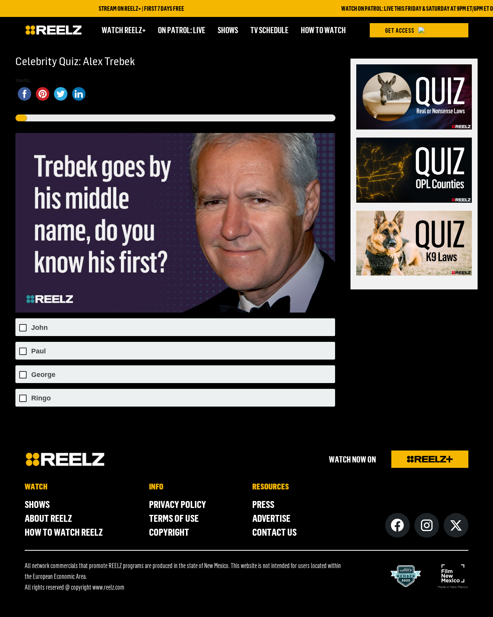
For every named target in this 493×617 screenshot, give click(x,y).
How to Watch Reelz (64, 531)
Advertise (271, 518)
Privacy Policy (177, 504)
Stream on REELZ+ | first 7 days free (124, 8)
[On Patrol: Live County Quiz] (414, 171)
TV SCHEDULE (269, 30)
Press (263, 504)
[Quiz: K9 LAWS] (414, 244)
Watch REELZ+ (124, 30)
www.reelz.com (108, 587)
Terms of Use (174, 518)
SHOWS (228, 30)
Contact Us (274, 531)
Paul (38, 351)
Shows (37, 504)
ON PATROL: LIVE (181, 30)
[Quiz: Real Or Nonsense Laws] (414, 98)
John (39, 327)
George (43, 374)
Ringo (41, 398)
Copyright (169, 531)
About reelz (48, 518)
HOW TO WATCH (323, 30)
